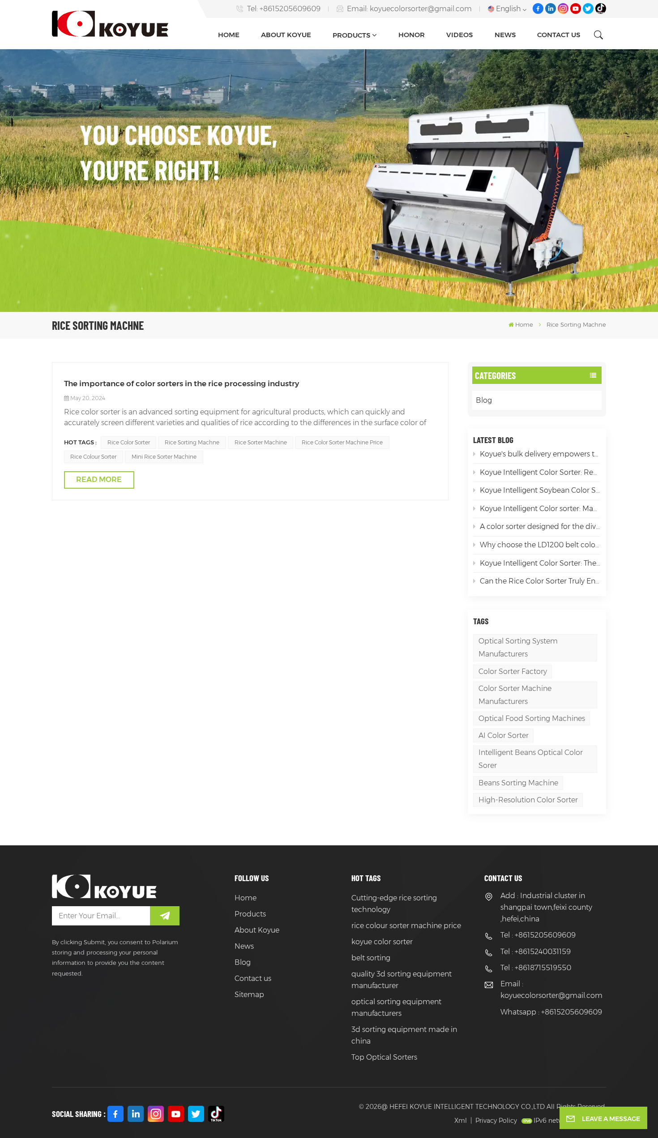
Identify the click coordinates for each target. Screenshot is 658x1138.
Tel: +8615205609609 (283, 9)
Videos (459, 34)
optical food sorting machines (532, 718)
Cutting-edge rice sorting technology (394, 904)
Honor (411, 34)
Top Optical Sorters (384, 1057)
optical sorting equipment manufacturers (396, 1007)
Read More (99, 479)
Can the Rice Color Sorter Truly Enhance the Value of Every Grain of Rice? (540, 581)
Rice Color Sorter (128, 442)
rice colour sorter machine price (406, 925)
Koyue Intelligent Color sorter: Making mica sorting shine (540, 508)
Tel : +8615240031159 (535, 951)
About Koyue (286, 34)
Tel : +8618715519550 (535, 967)
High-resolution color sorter (528, 800)
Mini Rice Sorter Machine (164, 456)
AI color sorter (504, 735)
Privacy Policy (496, 1121)
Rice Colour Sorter (93, 456)
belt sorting (370, 958)
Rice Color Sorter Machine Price (342, 442)
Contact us (558, 34)
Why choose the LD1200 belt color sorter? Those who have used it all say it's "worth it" (540, 545)
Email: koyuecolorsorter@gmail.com (409, 9)
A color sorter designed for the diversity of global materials (540, 526)
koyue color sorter (382, 942)
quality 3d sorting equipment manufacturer (401, 980)
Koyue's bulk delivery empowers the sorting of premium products (540, 454)
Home (228, 34)
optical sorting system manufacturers (518, 647)
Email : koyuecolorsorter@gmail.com (551, 990)
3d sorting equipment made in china (404, 1035)
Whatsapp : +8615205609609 (551, 1012)
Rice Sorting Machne (192, 442)
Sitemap (249, 994)
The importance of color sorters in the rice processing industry (181, 383)
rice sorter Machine (261, 442)
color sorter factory (513, 671)
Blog (484, 400)
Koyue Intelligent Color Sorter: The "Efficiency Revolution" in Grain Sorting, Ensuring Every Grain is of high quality (540, 563)
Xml (460, 1121)
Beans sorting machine (518, 783)
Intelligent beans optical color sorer (531, 759)
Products (351, 35)
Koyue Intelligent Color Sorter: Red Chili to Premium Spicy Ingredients (540, 472)
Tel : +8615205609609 (538, 935)
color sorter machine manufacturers (515, 695)
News (505, 34)
